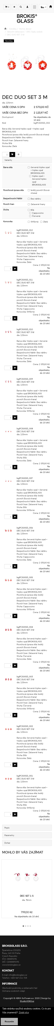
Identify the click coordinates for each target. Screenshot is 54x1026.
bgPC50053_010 (25, 329)
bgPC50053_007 (25, 478)
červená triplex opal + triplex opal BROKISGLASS (40, 170)
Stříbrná (34, 221)
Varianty (8, 160)
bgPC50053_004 (25, 627)
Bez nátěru (36, 198)
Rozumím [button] (9, 1021)
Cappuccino (38, 213)
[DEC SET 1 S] (26, 877)
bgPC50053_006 (25, 527)
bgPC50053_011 (25, 279)
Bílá (32, 210)
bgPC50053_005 (25, 577)
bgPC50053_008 (25, 428)
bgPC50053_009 (25, 379)
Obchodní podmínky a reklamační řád (19, 988)
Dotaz (7, 843)
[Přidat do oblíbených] (18, 154)
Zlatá (45, 221)
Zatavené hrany (38, 204)
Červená (36, 216)
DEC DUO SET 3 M (25, 233)
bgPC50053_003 (25, 676)
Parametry (9, 835)
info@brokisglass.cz (18, 975)
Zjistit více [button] (24, 1012)
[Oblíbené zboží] (14, 7)
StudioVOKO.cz (27, 1001)
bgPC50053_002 (25, 726)
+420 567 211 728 (18, 978)
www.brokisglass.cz (11, 964)
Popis (7, 827)
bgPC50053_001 (25, 775)
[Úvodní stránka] (5, 28)
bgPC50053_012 (25, 230)
